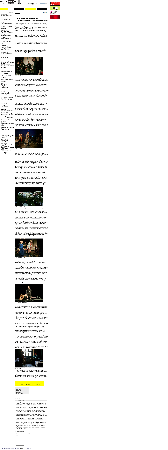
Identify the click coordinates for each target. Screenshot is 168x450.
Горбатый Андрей (18, 390)
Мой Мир (45, 12)
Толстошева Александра (19, 393)
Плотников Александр (19, 392)
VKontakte (43, 12)
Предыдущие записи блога (4, 155)
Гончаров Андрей (18, 389)
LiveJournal (44, 12)
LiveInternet (46, 12)
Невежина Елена (18, 391)
